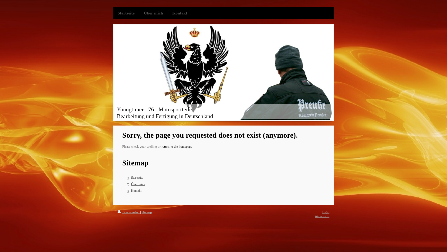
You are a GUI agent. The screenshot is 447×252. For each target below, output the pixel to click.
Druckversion (131, 212)
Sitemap (147, 212)
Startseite (137, 177)
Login (325, 212)
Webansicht (322, 216)
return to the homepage (177, 146)
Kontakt (136, 190)
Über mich (138, 184)
